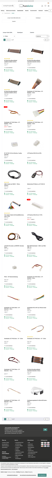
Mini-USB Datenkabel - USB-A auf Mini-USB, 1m (36, 246)
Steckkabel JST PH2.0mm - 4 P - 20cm (36, 338)
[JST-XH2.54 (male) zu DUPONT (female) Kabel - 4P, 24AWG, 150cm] (14, 236)
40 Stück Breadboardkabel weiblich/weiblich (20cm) (10, 61)
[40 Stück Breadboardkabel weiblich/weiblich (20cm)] (14, 51)
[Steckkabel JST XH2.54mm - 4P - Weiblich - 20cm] (37, 267)
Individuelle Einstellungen (12, 475)
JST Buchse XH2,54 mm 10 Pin (34, 215)
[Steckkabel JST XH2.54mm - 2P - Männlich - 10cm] (14, 360)
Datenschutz (30, 445)
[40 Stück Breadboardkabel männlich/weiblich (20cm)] (14, 82)
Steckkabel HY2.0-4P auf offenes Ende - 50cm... (37, 308)
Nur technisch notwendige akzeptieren (28, 475)
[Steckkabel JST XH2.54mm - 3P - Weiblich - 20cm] (14, 113)
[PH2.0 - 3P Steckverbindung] (14, 267)
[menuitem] (48, 5)
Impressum (30, 444)
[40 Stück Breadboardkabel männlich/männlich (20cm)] (37, 51)
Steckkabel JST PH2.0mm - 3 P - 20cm (13, 338)
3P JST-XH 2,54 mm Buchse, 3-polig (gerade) (13, 154)
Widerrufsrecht (18, 453)
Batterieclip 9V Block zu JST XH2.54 (36, 184)
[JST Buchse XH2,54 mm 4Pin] (37, 144)
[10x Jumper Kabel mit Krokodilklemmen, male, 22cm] (14, 205)
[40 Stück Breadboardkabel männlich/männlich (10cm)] (37, 360)
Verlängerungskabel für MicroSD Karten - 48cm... (37, 401)
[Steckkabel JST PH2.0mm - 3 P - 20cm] (14, 329)
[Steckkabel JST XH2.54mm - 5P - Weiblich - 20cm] (37, 82)
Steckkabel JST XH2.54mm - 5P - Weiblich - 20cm (35, 92)
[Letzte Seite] (9, 40)
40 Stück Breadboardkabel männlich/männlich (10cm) (33, 370)
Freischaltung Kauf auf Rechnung (19, 443)
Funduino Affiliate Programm (19, 446)
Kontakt (17, 448)
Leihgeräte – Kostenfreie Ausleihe (19, 451)
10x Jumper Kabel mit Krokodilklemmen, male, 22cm (14, 215)
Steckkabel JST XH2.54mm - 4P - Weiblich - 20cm (35, 277)
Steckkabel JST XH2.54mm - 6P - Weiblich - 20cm (35, 123)
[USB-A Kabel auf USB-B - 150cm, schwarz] (14, 174)
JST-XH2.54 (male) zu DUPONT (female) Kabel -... (14, 246)
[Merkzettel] (45, 5)
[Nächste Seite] (7, 40)
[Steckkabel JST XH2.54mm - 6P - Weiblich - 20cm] (37, 113)
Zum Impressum (15, 469)
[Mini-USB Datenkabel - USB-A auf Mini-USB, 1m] (37, 236)
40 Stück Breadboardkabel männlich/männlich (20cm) (33, 61)
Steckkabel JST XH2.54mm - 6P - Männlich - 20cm (12, 308)
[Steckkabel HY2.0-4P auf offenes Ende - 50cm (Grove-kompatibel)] (37, 298)
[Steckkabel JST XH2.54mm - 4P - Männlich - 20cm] (14, 391)
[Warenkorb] (48, 5)
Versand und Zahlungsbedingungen (32, 451)
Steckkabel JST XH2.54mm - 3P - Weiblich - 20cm (12, 123)
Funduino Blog (5, 458)
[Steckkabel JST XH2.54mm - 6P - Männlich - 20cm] (14, 298)
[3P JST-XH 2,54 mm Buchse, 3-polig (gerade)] (14, 144)
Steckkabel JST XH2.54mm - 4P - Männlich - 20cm (12, 401)
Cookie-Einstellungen (18, 457)
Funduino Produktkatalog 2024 (6, 457)
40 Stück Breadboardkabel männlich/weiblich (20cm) (10, 92)
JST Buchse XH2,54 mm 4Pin (34, 153)
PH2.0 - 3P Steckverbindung (11, 276)
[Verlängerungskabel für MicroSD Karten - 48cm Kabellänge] (37, 391)
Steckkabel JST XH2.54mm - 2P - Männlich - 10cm (12, 370)
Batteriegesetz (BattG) (31, 448)
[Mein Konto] (42, 5)
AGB (29, 442)
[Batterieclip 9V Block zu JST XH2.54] (37, 174)
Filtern (6, 36)
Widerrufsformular (19, 455)
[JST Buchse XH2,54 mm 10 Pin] (37, 205)
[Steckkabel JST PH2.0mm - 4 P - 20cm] (37, 329)
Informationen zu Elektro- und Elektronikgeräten (31, 455)
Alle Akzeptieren (42, 475)
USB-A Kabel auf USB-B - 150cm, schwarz (12, 184)
